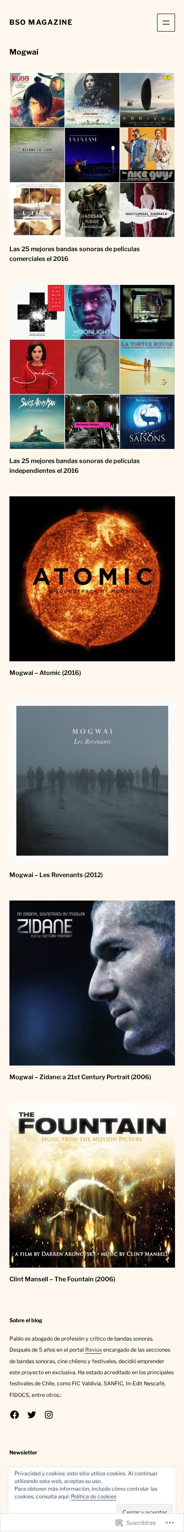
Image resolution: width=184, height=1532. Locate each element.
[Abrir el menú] (166, 23)
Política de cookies (93, 1496)
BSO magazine (41, 22)
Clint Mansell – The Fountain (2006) (62, 1279)
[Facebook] (14, 1415)
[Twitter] (32, 1415)
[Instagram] (49, 1415)
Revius (93, 1350)
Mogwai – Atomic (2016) (45, 673)
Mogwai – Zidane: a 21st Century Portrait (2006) (80, 1077)
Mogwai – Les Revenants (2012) (56, 875)
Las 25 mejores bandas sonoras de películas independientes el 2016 (74, 466)
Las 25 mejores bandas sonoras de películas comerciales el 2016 (74, 254)
